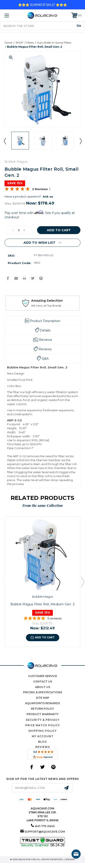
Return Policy (42, 708)
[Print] (24, 278)
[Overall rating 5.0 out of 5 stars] (17, 190)
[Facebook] (8, 278)
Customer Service (42, 676)
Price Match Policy (42, 725)
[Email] (16, 278)
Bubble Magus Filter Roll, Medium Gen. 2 (42, 604)
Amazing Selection (47, 301)
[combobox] (42, 25)
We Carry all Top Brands (46, 305)
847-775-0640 (45, 826)
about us (42, 687)
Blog (42, 741)
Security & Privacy (43, 719)
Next (80, 141)
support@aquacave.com (44, 831)
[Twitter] (32, 278)
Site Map (42, 697)
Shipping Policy (42, 730)
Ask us (48, 196)
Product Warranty (43, 714)
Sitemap (70, 859)
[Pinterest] (41, 278)
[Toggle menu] (12, 15)
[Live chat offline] (76, 854)
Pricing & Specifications (42, 692)
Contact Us (42, 681)
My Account (42, 736)
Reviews (42, 747)
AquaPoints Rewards (42, 703)
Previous (4, 141)
